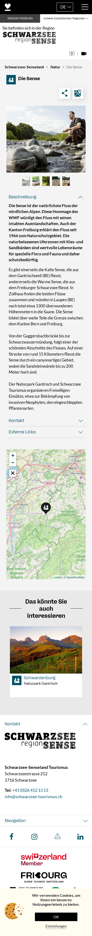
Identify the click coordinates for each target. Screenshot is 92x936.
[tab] (46, 197)
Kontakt (16, 420)
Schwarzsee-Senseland (24, 67)
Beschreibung (22, 197)
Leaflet (58, 577)
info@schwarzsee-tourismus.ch (33, 796)
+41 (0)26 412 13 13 (30, 790)
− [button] (12, 463)
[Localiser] (77, 93)
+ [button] (12, 455)
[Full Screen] (12, 473)
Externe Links (22, 432)
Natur (55, 67)
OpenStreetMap (75, 577)
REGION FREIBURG (20, 18)
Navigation (15, 820)
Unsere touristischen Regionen (64, 18)
